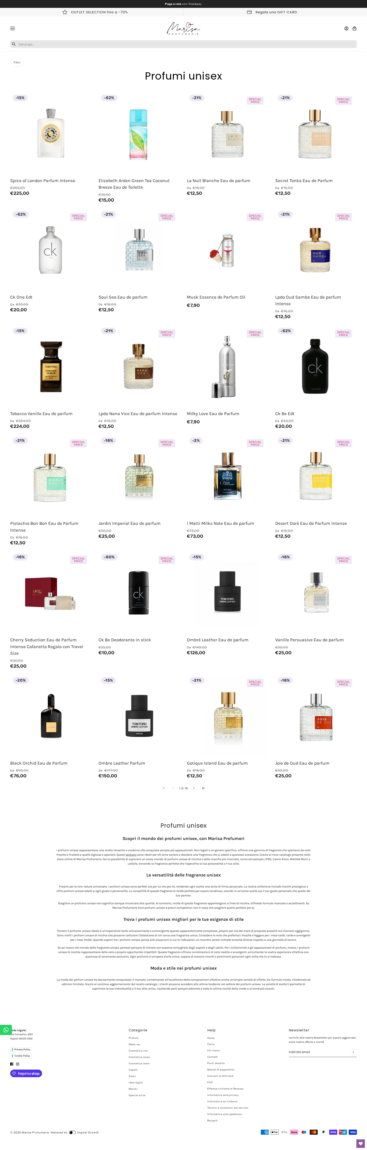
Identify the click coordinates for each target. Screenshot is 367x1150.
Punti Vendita (216, 1063)
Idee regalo (136, 1082)
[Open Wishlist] (360, 1143)
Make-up (134, 1044)
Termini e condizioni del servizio (227, 1107)
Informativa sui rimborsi (222, 1101)
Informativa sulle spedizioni (225, 1114)
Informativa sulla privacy (223, 1095)
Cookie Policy (22, 1055)
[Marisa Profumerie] (183, 28)
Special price (137, 1095)
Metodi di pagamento (220, 1069)
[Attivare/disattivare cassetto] (12, 28)
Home (211, 1037)
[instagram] (17, 1064)
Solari (132, 1076)
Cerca (211, 1044)
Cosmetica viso (138, 1050)
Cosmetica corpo (139, 1057)
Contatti (212, 1056)
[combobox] (187, 44)
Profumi (134, 1037)
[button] (194, 788)
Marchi (133, 1088)
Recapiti (212, 1120)
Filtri (17, 62)
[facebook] (11, 1064)
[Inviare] (353, 1052)
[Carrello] (354, 28)
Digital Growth (88, 1132)
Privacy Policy (22, 1049)
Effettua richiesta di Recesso (225, 1088)
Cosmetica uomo (139, 1063)
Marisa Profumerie (35, 1132)
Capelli (133, 1069)
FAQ (210, 1082)
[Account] (346, 28)
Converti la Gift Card (220, 1075)
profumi (131, 855)
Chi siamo (213, 1050)
